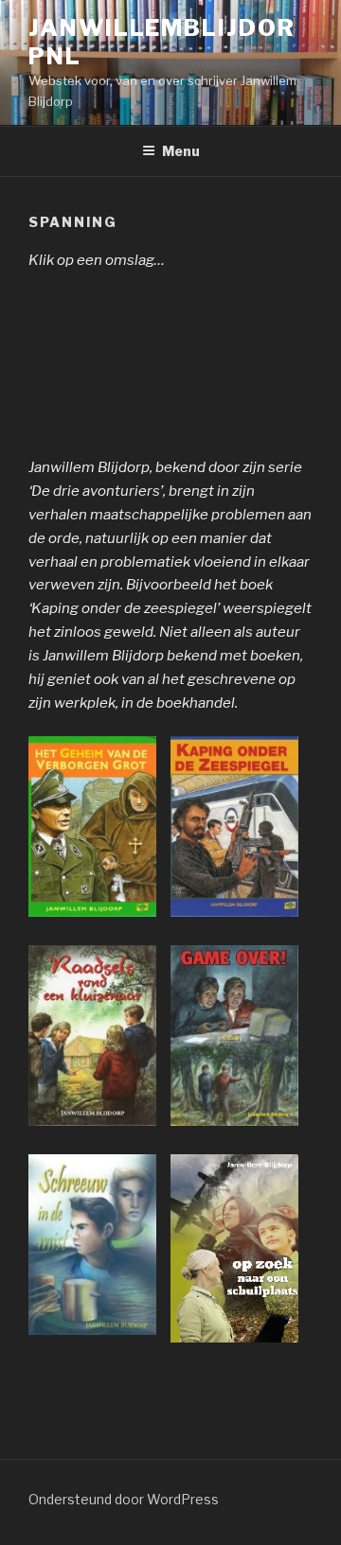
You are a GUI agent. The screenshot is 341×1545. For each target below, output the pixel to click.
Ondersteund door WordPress (123, 1499)
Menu (181, 151)
